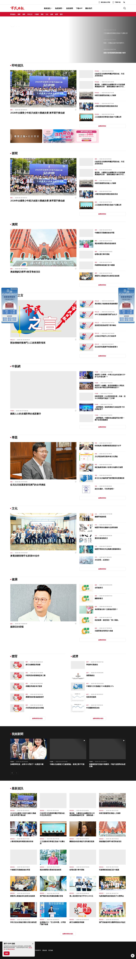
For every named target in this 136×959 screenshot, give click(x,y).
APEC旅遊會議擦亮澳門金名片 (106, 314)
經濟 (56, 14)
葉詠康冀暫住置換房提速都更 (105, 243)
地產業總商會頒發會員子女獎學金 (111, 896)
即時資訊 (12, 14)
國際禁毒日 (99, 598)
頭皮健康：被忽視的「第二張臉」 (107, 620)
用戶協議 (50, 950)
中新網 (37, 14)
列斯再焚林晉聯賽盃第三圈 (35, 675)
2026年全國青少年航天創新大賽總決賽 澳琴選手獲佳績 (37, 112)
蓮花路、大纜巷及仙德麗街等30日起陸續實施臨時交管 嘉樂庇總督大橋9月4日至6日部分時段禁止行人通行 (110, 86)
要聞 (19, 14)
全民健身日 (99, 588)
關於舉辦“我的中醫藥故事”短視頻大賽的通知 (67, 764)
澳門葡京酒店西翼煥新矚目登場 (51, 896)
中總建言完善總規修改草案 (105, 233)
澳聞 (23, 14)
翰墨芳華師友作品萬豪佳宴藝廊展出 (108, 549)
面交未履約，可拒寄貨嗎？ (105, 489)
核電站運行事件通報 (102, 254)
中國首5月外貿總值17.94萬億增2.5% (100, 686)
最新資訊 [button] (47, 8)
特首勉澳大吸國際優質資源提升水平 (108, 446)
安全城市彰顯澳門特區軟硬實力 (106, 347)
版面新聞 (69, 8)
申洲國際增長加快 (92, 708)
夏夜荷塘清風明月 (101, 538)
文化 (47, 14)
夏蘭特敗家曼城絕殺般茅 (35, 697)
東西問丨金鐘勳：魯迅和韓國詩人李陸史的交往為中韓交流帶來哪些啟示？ (109, 386)
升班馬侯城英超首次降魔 (35, 708)
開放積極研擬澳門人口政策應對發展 (27, 342)
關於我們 (88, 8)
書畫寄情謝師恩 (100, 517)
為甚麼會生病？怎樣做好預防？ (106, 609)
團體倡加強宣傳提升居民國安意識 (81, 841)
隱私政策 (44, 950)
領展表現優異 (91, 697)
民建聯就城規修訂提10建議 (105, 265)
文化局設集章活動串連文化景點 (106, 456)
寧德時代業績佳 (92, 665)
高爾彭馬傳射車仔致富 (34, 686)
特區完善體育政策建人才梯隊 (34, 50)
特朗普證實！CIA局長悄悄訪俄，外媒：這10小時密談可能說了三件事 (110, 397)
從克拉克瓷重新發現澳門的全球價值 (27, 484)
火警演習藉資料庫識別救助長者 (106, 106)
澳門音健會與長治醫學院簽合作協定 (112, 922)
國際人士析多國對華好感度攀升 (25, 413)
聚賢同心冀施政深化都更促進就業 (107, 276)
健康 (51, 14)
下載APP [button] (79, 8)
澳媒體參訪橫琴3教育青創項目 (25, 271)
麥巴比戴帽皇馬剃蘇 (33, 665)
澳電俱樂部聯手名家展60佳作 (24, 555)
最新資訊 (12, 810)
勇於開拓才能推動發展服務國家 (106, 304)
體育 (61, 14)
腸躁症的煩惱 (16, 626)
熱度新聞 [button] (58, 8)
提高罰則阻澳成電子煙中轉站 (105, 325)
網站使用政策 (11, 949)
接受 (6, 953)
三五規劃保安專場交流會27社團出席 (108, 117)
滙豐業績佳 (90, 675)
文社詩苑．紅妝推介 (102, 560)
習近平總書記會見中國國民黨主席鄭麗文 (26, 764)
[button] (32, 943)
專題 (42, 14)
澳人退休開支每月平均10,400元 (81, 896)
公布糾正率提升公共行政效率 (105, 336)
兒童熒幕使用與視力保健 (104, 631)
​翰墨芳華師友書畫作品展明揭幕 (106, 527)
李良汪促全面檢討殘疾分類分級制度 (23, 922)
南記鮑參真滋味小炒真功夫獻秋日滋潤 (109, 467)
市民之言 (29, 14)
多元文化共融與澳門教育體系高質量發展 (109, 478)
